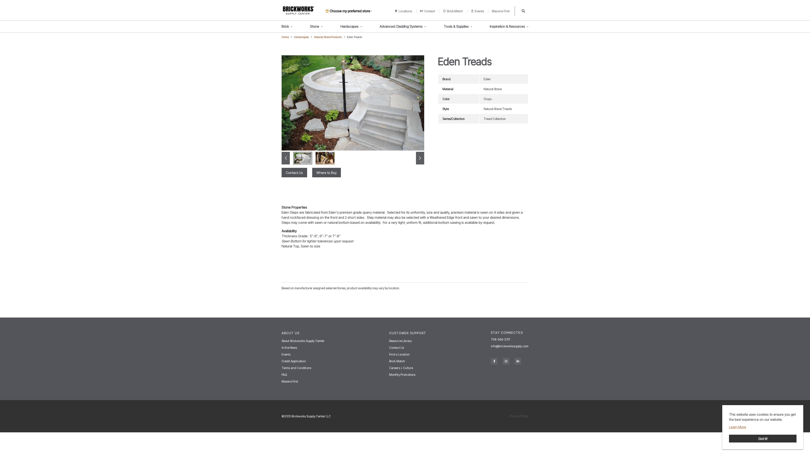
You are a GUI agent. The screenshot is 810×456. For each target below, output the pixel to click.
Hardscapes (349, 26)
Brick (285, 26)
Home (285, 37)
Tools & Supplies (456, 26)
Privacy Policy (519, 416)
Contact (429, 11)
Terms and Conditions (296, 368)
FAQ (284, 374)
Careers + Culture (401, 368)
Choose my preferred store (350, 11)
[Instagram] (506, 361)
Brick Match (455, 11)
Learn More (737, 427)
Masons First (501, 11)
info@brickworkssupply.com (509, 346)
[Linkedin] (517, 361)
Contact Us (294, 173)
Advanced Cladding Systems (401, 26)
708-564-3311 (500, 339)
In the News (289, 347)
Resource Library (400, 341)
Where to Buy (326, 173)
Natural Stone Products (328, 37)
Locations (405, 11)
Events (479, 11)
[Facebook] (494, 361)
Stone (314, 26)
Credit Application (294, 361)
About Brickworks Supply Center (303, 341)
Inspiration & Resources (507, 26)
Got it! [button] (762, 439)
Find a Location (399, 354)
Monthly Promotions (402, 374)
